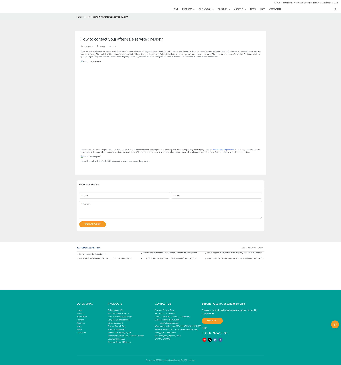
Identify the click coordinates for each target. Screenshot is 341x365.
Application (252, 248)
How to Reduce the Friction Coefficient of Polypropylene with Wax (105, 258)
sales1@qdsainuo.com (169, 323)
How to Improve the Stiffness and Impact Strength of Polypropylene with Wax (171, 253)
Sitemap (192, 360)
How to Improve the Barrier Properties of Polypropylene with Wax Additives (93, 254)
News (243, 248)
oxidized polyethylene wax (223, 150)
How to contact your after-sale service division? (107, 17)
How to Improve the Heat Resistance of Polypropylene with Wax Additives (235, 258)
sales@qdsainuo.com (171, 320)
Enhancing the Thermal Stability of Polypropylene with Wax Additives (234, 253)
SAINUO (158, 339)
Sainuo (79, 17)
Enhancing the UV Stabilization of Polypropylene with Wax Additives (170, 258)
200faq (261, 248)
